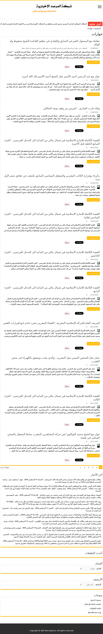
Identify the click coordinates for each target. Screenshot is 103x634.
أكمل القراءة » (93, 62)
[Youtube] (50, 627)
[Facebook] (55, 627)
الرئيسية (98, 28)
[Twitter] (52, 627)
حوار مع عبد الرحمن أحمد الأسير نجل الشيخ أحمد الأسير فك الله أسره (61, 76)
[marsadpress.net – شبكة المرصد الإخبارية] (52, 8)
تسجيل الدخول (95, 600)
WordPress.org (94, 613)
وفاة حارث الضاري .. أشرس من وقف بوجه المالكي (71, 108)
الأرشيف (98, 584)
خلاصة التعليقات (95, 608)
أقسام (99, 569)
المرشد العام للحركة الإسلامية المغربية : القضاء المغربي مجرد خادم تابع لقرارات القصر (51, 323)
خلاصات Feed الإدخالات (92, 604)
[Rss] (57, 627)
